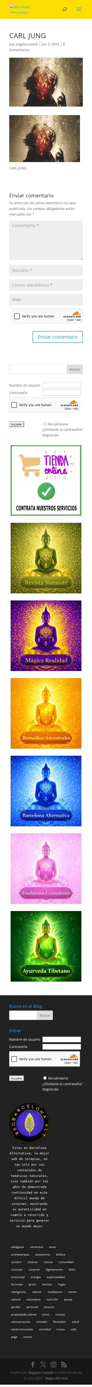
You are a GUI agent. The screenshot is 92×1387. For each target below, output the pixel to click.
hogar (62, 1284)
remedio (41, 1322)
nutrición (52, 1299)
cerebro (16, 1262)
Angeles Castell (40, 1372)
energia (36, 1277)
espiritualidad (56, 1277)
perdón (16, 1307)
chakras (32, 1262)
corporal (34, 1269)
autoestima (42, 1254)
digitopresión (54, 1269)
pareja (68, 1299)
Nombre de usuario (24, 385)
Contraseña (18, 392)
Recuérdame (58, 424)
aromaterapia (20, 1254)
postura (49, 1307)
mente (72, 1292)
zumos (27, 1337)
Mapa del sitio (56, 1378)
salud (75, 1322)
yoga (14, 1337)
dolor (72, 1269)
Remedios (59, 1322)
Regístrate (50, 435)
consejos (17, 1269)
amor (52, 1247)
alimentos (36, 1247)
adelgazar (17, 1247)
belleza (60, 1254)
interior (37, 1292)
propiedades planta (24, 1314)
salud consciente (22, 1329)
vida (73, 1329)
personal (32, 1307)
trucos (61, 1329)
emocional (18, 1277)
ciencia (48, 1262)
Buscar (74, 369)
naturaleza (33, 1299)
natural (16, 1299)
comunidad (66, 1262)
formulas (17, 1284)
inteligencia (18, 1292)
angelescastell (27, 44)
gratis (32, 1284)
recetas (60, 1314)
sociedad (45, 1329)
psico (45, 1314)
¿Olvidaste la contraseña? (62, 429)
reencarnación (20, 1322)
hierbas (47, 1284)
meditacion (55, 1292)
